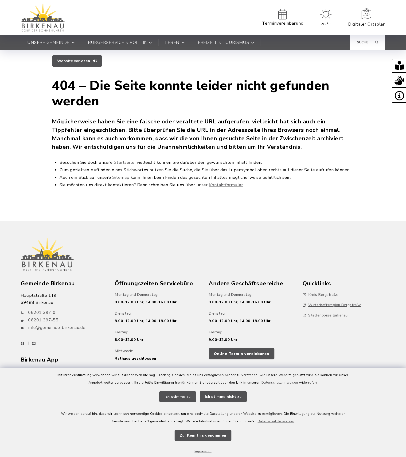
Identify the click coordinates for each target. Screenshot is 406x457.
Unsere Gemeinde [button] (48, 42)
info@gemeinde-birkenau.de (57, 327)
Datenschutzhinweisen (280, 382)
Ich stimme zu (177, 396)
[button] (399, 66)
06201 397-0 (42, 312)
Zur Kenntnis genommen (203, 435)
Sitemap (120, 177)
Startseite (124, 162)
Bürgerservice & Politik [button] (117, 42)
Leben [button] (172, 42)
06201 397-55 (43, 320)
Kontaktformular (226, 185)
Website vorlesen (74, 61)
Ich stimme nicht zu (223, 396)
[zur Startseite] (43, 17)
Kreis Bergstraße (323, 294)
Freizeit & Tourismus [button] (223, 42)
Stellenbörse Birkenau (328, 315)
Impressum (203, 451)
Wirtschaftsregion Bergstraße (334, 305)
